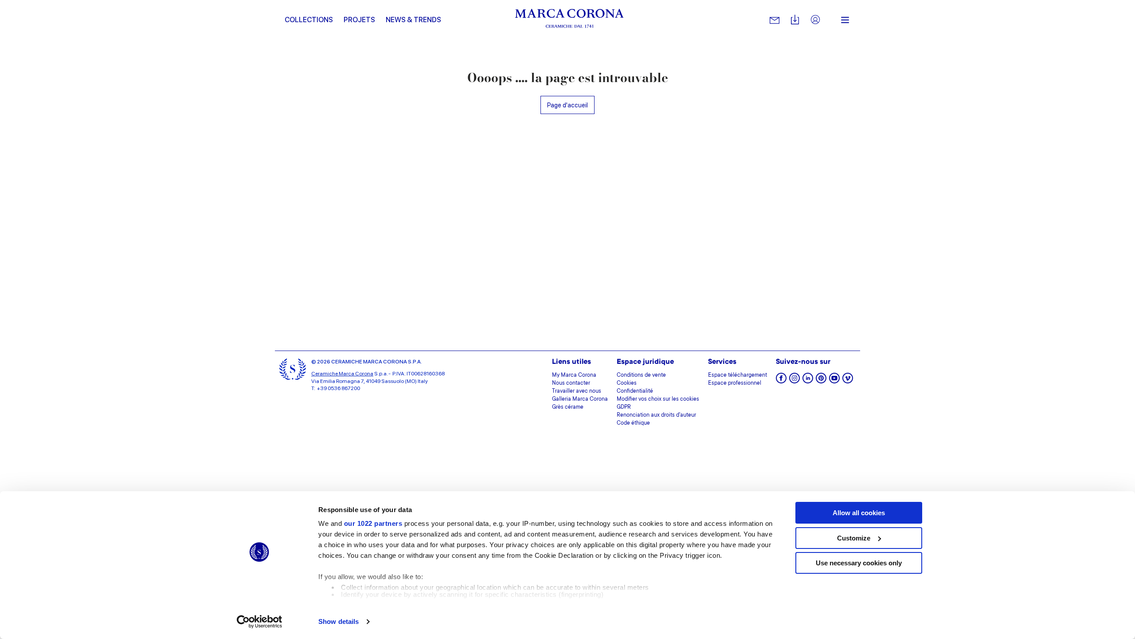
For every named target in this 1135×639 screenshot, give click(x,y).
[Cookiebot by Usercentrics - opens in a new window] (259, 621)
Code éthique (633, 423)
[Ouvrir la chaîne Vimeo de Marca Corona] (847, 381)
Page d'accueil (567, 105)
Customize (853, 538)
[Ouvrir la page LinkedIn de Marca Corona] (807, 381)
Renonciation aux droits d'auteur (656, 415)
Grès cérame (567, 407)
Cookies (627, 383)
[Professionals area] (815, 20)
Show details (338, 621)
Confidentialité (635, 391)
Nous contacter (571, 383)
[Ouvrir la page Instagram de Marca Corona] (794, 381)
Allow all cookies (859, 513)
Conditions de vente (641, 375)
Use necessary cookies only (859, 563)
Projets (359, 20)
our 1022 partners (373, 523)
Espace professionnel (734, 383)
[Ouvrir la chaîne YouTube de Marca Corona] (834, 381)
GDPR (624, 407)
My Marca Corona (574, 375)
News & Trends (413, 20)
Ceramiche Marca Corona (342, 374)
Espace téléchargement (737, 375)
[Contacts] (774, 20)
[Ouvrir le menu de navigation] (845, 20)
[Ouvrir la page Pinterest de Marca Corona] (821, 381)
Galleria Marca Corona (580, 399)
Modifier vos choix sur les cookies (658, 399)
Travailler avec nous (576, 391)
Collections (309, 20)
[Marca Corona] (569, 20)
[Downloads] (795, 20)
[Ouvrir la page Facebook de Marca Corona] (781, 381)
